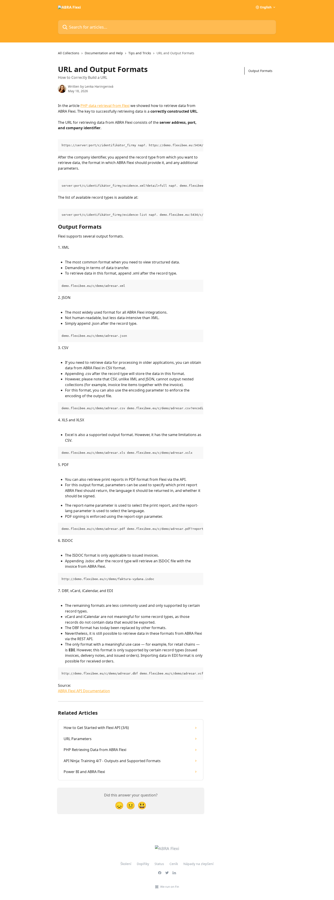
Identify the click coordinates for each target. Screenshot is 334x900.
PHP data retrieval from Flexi (105, 105)
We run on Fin (169, 887)
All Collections (68, 53)
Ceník (173, 864)
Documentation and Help (104, 53)
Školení (125, 864)
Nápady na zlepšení (198, 864)
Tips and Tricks (139, 53)
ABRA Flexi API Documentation (84, 690)
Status (159, 864)
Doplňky (143, 864)
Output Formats (260, 71)
